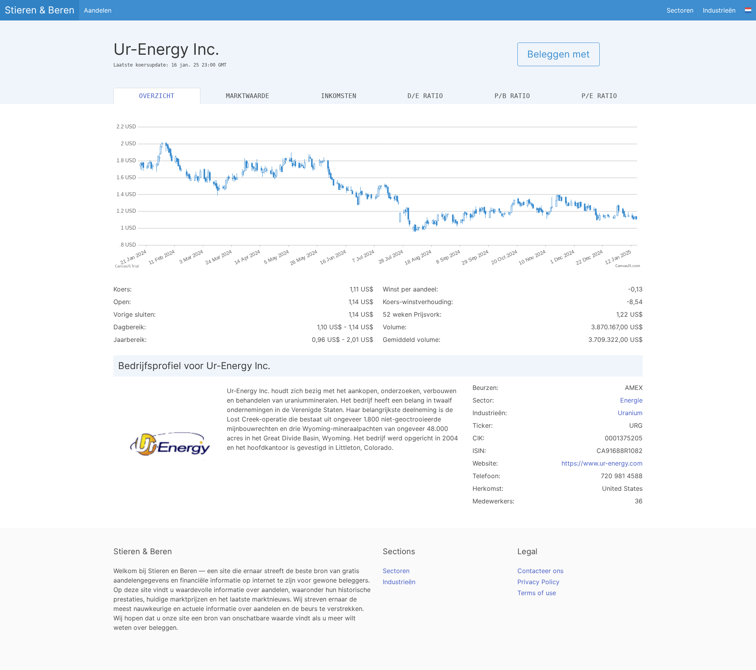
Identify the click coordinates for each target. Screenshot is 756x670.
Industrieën (719, 10)
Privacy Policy (538, 582)
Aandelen (97, 10)
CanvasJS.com (627, 266)
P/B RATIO (512, 96)
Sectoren (680, 10)
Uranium (630, 413)
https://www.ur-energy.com (602, 463)
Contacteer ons (540, 571)
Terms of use (536, 593)
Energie (631, 400)
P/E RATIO (599, 96)
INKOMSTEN (338, 96)
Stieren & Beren (39, 10)
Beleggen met (558, 54)
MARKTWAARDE (247, 96)
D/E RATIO (425, 96)
